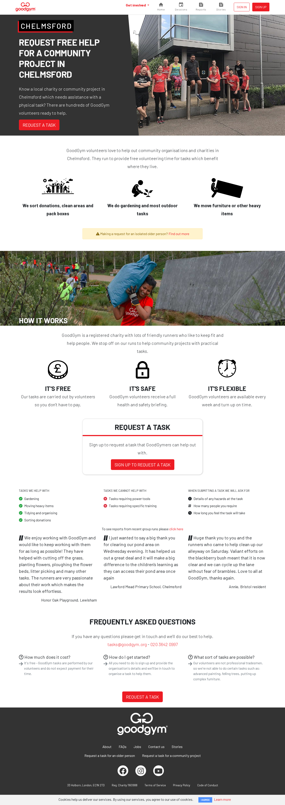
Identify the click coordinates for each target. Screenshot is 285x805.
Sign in (242, 7)
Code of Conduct (207, 785)
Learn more (222, 799)
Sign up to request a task (143, 464)
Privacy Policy (181, 785)
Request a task (39, 125)
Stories (177, 746)
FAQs (122, 746)
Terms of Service (155, 785)
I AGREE (205, 799)
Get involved (136, 5)
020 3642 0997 (164, 644)
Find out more (179, 234)
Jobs (137, 746)
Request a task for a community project (171, 755)
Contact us (156, 746)
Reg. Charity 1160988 (124, 785)
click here (176, 529)
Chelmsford (46, 25)
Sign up (261, 7)
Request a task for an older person (109, 755)
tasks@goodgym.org (127, 644)
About (107, 746)
